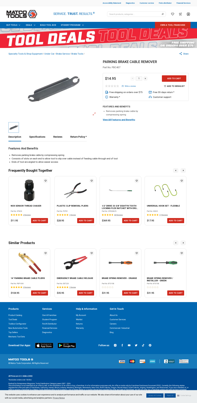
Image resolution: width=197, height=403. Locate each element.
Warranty (80, 328)
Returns (79, 324)
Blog (112, 332)
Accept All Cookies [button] (155, 395)
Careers (113, 324)
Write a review (130, 86)
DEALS (29, 25)
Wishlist (79, 319)
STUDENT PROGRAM (70, 25)
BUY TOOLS (11, 25)
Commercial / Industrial (119, 328)
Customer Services (118, 319)
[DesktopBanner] (98, 38)
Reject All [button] (170, 395)
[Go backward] (175, 170)
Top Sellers (13, 332)
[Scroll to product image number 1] (13, 127)
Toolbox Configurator (17, 324)
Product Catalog (15, 315)
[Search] (162, 14)
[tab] (14, 136)
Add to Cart (174, 78)
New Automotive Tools (18, 328)
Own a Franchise (49, 315)
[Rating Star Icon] (12, 215)
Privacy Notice (59, 398)
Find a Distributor (49, 324)
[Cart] (180, 14)
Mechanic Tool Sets (16, 337)
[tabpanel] (98, 155)
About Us (114, 315)
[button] (184, 395)
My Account (81, 315)
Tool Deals (12, 319)
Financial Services (49, 328)
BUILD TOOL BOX (48, 25)
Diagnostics (47, 332)
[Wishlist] (172, 14)
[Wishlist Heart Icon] (45, 180)
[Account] (188, 14)
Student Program (49, 319)
